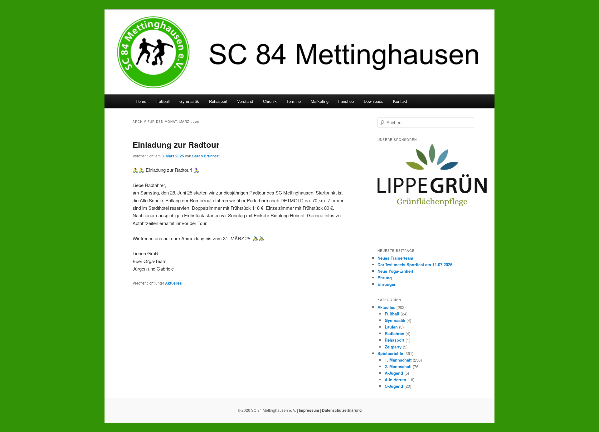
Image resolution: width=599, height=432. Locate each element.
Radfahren (394, 333)
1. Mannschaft (398, 360)
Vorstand (245, 101)
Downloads (373, 101)
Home (141, 101)
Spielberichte (390, 353)
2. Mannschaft (398, 366)
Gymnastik (189, 101)
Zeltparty (393, 347)
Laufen (391, 327)
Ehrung (384, 278)
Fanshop (346, 101)
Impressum (309, 410)
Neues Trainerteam (395, 258)
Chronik (270, 101)
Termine (293, 101)
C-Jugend (394, 386)
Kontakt (400, 101)
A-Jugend (394, 373)
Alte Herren (395, 379)
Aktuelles (173, 283)
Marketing (320, 101)
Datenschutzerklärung (342, 410)
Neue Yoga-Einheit (395, 271)
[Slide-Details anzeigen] (432, 175)
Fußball (163, 101)
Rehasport (218, 101)
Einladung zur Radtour (176, 144)
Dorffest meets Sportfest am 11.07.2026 (414, 264)
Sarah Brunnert (206, 156)
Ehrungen (387, 284)
